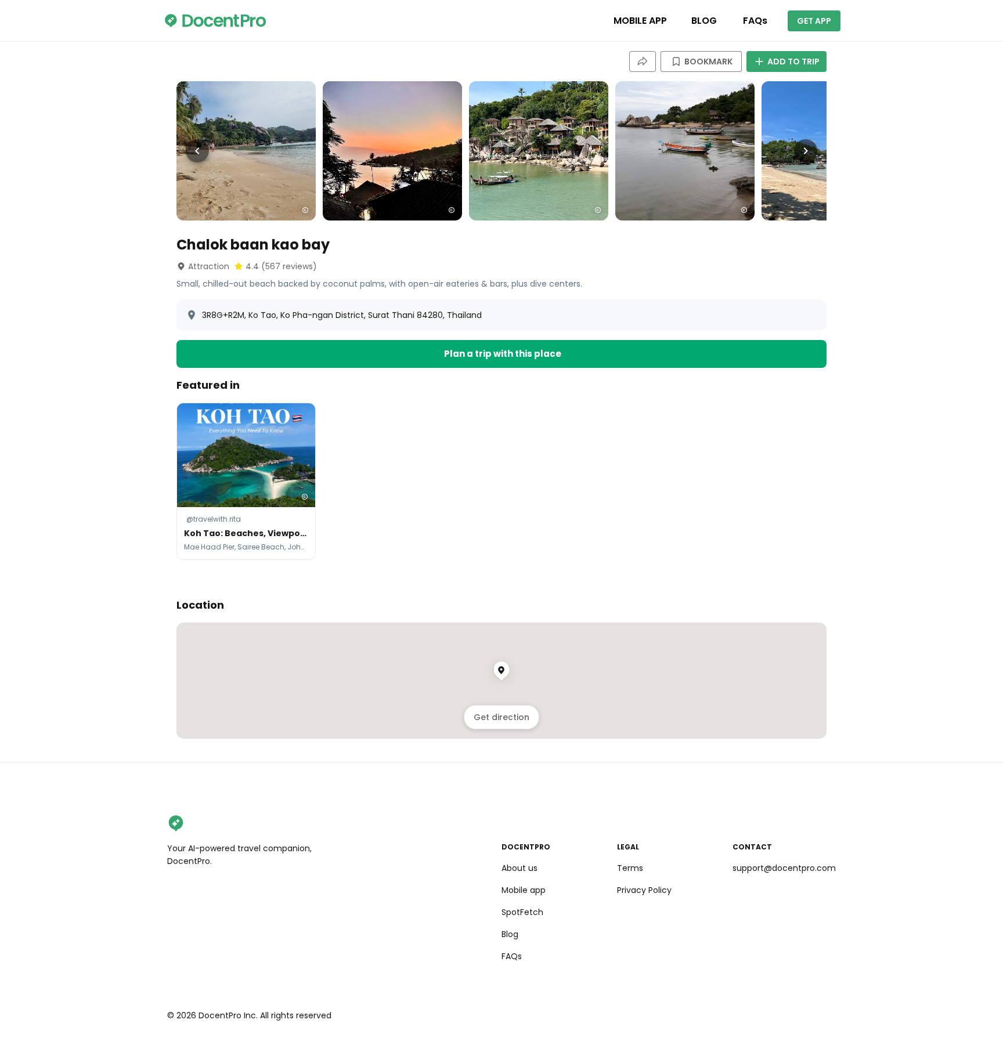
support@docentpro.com (784, 868)
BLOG (704, 20)
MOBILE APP (640, 20)
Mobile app (523, 890)
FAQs (755, 20)
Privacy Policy (644, 890)
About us (519, 868)
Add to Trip (793, 61)
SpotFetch (522, 912)
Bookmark (708, 61)
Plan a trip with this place (502, 354)
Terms (630, 868)
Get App (814, 21)
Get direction (501, 717)
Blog (509, 934)
